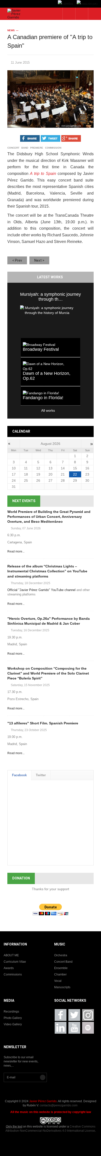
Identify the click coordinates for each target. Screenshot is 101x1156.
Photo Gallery (13, 1018)
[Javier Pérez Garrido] (16, 14)
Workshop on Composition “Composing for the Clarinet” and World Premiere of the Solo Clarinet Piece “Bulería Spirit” (48, 673)
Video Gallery (13, 1024)
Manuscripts (62, 987)
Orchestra (60, 955)
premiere (36, 148)
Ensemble (61, 968)
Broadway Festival (41, 349)
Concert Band (63, 961)
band (24, 148)
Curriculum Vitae (15, 961)
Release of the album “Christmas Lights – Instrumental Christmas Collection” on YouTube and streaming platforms (47, 571)
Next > (39, 260)
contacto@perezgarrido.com (58, 1105)
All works (38, 410)
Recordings (11, 1011)
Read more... (16, 551)
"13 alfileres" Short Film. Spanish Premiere (42, 723)
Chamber (60, 974)
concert (13, 148)
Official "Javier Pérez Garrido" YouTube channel (41, 590)
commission (53, 148)
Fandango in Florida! (43, 397)
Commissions (13, 974)
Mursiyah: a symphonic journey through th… (50, 297)
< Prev (17, 260)
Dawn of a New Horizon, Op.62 (46, 376)
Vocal (58, 981)
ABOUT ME (11, 955)
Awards (9, 968)
